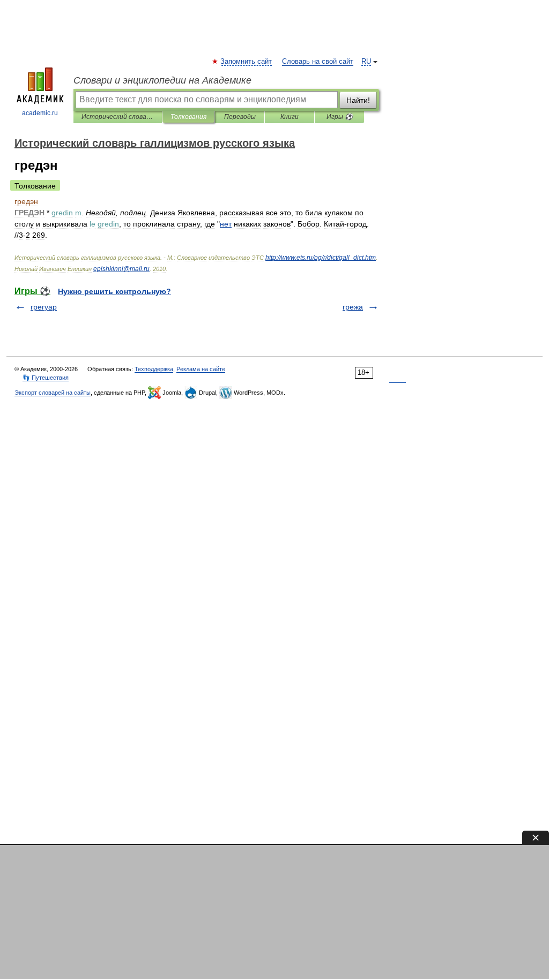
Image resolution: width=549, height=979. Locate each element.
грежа (353, 307)
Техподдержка (154, 369)
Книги (289, 117)
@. (121, 269)
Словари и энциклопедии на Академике (162, 80)
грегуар (44, 307)
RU (366, 61)
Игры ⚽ (340, 117)
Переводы (240, 117)
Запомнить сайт (246, 61)
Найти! (358, 100)
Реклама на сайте (200, 369)
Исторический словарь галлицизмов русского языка (117, 117)
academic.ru (40, 113)
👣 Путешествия (46, 377)
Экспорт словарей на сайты (52, 392)
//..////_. (320, 257)
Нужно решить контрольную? (114, 291)
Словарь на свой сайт (317, 61)
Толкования (188, 117)
